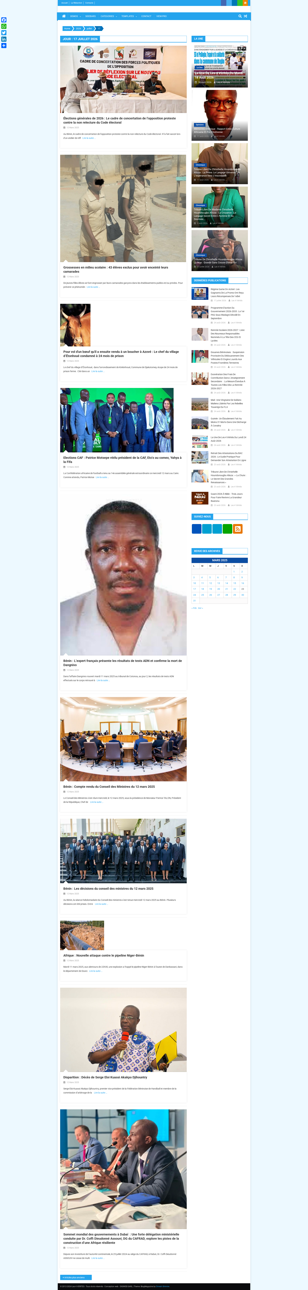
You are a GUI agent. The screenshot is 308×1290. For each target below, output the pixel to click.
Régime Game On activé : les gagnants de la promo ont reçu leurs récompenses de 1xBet (227, 293)
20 (218, 589)
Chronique (200, 165)
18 (202, 589)
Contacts (89, 3)
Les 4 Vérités (223, 82)
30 (242, 595)
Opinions (200, 125)
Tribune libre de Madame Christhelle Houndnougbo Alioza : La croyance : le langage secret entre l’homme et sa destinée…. (215, 214)
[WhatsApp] (4, 26)
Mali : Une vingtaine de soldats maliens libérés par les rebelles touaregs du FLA (227, 403)
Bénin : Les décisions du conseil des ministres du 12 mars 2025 (108, 889)
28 (226, 595)
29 (234, 595)
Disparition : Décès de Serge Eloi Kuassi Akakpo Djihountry (105, 1077)
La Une (199, 67)
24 (194, 595)
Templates (127, 16)
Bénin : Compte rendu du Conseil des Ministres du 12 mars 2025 (109, 787)
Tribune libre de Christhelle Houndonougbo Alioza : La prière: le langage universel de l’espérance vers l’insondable (217, 172)
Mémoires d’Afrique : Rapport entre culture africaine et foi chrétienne (217, 130)
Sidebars (90, 16)
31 (194, 600)
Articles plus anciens (74, 1277)
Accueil (64, 3)
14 (226, 583)
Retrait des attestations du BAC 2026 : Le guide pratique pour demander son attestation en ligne (228, 457)
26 (210, 595)
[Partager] (4, 45)
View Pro (161, 16)
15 (234, 583)
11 (202, 583)
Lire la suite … (89, 138)
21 (226, 589)
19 (210, 589)
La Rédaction (76, 3)
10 (194, 583)
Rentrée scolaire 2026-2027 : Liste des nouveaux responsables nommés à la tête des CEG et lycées (227, 335)
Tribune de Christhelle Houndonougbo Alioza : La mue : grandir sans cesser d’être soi (218, 261)
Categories (107, 16)
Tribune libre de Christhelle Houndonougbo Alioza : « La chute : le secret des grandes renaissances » (228, 477)
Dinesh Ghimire (162, 1286)
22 (234, 589)
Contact (146, 16)
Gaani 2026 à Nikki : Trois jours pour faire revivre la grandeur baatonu (227, 497)
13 (218, 583)
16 (242, 583)
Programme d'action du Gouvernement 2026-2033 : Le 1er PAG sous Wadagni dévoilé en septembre (227, 313)
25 (202, 595)
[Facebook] (4, 20)
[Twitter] (4, 32)
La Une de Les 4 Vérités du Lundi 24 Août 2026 (228, 439)
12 (210, 583)
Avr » (200, 608)
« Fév (194, 608)
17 (194, 589)
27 (218, 595)
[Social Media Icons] (196, 529)
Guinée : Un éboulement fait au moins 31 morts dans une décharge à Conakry (228, 422)
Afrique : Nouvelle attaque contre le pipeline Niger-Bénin (103, 955)
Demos (74, 16)
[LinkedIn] (4, 39)
